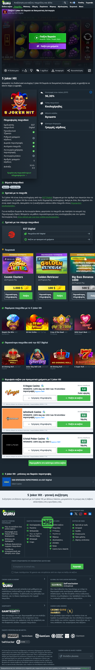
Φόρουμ (53, 6)
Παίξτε (26, 295)
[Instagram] (80, 513)
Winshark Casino (32, 412)
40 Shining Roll (59, 368)
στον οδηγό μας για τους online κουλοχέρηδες (38, 217)
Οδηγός (35, 6)
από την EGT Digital (15, 13)
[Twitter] (76, 513)
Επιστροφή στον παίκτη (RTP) (56, 92)
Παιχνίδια (17, 6)
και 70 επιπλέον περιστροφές (44, 390)
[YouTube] (85, 513)
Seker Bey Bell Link (37, 368)
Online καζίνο (7, 6)
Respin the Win (9, 333)
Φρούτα (6, 187)
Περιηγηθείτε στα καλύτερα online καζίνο (47, 463)
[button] (75, 70)
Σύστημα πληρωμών (53, 123)
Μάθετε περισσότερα (73, 668)
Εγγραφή (77, 566)
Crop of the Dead (58, 333)
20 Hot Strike (36, 332)
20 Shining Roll (11, 368)
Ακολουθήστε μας (77, 510)
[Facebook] (71, 513)
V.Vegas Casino (31, 385)
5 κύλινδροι (15, 187)
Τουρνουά (73, 6)
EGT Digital (47, 197)
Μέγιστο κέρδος (51, 113)
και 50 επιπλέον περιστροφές (44, 416)
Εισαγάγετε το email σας (21, 564)
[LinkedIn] (90, 513)
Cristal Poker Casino (34, 438)
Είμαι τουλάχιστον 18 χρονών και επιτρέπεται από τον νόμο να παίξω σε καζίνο (45, 572)
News (81, 6)
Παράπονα (44, 6)
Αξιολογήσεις (63, 6)
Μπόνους (26, 6)
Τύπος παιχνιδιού (52, 103)
